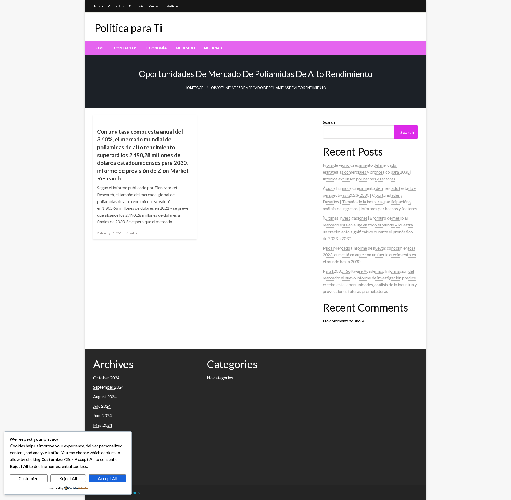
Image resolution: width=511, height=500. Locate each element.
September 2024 (108, 386)
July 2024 (102, 406)
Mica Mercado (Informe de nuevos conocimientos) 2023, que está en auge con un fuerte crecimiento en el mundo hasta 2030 (369, 254)
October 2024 (106, 377)
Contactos (116, 6)
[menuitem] (99, 48)
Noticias (172, 6)
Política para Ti (128, 28)
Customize (28, 478)
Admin (134, 233)
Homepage (194, 88)
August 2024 (105, 396)
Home (98, 6)
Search (329, 122)
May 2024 (102, 424)
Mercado (155, 6)
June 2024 (102, 415)
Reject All (68, 478)
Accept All (107, 478)
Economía (136, 6)
